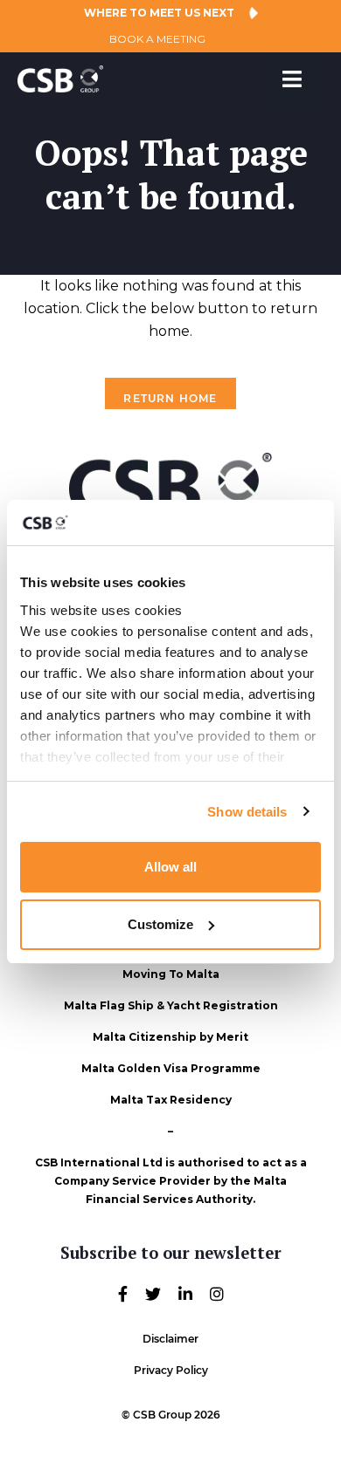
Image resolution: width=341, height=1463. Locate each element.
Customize (160, 924)
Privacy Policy (171, 1370)
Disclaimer (170, 1338)
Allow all (170, 866)
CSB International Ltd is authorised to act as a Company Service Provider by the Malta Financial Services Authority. (171, 1181)
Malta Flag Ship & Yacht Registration (171, 1005)
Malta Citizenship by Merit (170, 1036)
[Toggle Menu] (292, 79)
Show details (247, 811)
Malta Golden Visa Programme (171, 1068)
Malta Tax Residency (171, 1099)
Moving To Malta (170, 974)
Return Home (170, 398)
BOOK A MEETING (157, 38)
